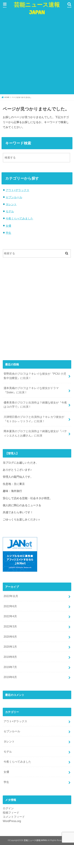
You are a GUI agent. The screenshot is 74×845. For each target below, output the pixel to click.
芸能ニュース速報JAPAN (37, 8)
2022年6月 (10, 606)
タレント (11, 204)
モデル (10, 211)
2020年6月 (10, 636)
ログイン (8, 808)
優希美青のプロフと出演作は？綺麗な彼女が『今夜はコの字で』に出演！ (35, 404)
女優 (8, 225)
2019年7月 (10, 667)
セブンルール (14, 197)
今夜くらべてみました (19, 218)
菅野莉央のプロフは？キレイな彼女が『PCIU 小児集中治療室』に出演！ (35, 376)
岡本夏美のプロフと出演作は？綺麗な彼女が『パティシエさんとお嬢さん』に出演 (35, 433)
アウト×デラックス (17, 190)
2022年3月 (10, 626)
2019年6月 (10, 677)
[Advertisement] (37, 55)
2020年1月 (10, 646)
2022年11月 (11, 596)
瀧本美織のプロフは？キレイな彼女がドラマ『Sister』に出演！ (31, 390)
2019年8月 (10, 656)
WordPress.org (12, 821)
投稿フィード (11, 812)
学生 (8, 232)
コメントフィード (14, 816)
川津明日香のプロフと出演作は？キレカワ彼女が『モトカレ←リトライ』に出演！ (34, 419)
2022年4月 (10, 616)
